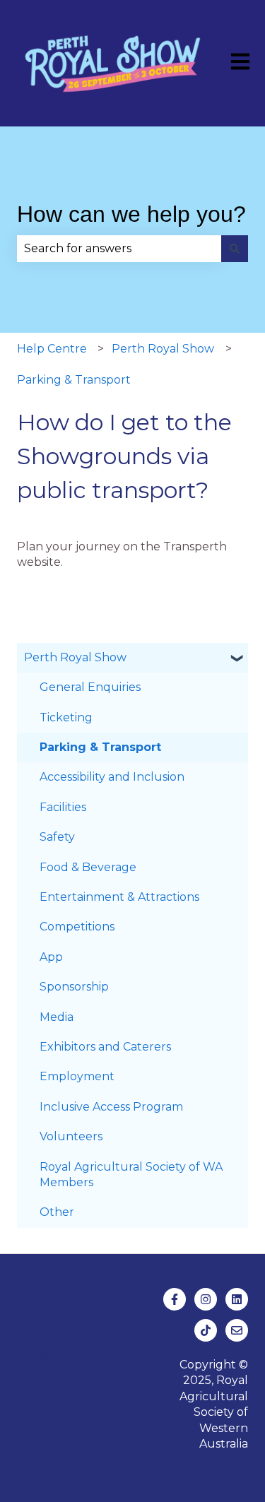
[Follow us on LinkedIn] (236, 1299)
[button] (236, 658)
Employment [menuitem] (77, 1076)
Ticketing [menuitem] (66, 717)
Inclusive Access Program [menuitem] (111, 1106)
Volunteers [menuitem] (71, 1136)
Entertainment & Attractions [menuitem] (119, 897)
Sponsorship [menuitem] (74, 986)
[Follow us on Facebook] (174, 1299)
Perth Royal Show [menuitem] (75, 657)
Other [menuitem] (57, 1212)
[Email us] (236, 1330)
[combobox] (119, 248)
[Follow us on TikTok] (205, 1330)
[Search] (234, 248)
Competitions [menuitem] (77, 926)
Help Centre (52, 348)
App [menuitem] (51, 957)
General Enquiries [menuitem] (90, 687)
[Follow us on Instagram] (205, 1299)
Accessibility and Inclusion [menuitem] (112, 776)
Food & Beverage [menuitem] (88, 867)
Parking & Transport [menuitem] (100, 747)
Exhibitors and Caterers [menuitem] (105, 1046)
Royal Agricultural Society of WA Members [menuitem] (131, 1174)
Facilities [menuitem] (63, 807)
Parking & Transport (74, 379)
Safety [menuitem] (57, 837)
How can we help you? (131, 214)
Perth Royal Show (163, 348)
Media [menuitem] (56, 1017)
